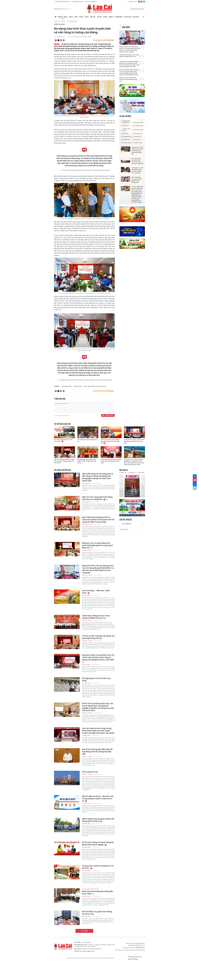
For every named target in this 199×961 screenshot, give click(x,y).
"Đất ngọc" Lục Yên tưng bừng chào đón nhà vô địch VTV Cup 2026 (137, 170)
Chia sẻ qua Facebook (56, 40)
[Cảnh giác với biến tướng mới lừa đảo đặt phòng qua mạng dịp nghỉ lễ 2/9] (125, 149)
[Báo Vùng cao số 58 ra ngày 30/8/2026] (132, 485)
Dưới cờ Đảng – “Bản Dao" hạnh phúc (96, 591)
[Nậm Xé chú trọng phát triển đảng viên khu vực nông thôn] (67, 503)
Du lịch (87, 17)
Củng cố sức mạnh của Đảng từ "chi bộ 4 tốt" (98, 867)
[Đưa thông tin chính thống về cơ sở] (87, 432)
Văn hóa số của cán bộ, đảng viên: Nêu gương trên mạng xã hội (110, 441)
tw (195, 488)
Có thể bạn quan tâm (62, 423)
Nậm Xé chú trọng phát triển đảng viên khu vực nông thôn (97, 498)
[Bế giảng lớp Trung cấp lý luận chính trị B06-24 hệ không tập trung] (87, 452)
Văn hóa (81, 17)
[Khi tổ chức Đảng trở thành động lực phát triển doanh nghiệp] (67, 848)
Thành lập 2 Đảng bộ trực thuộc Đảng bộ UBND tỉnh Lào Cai (129, 55)
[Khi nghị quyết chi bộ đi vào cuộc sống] (67, 684)
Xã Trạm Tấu (138, 133)
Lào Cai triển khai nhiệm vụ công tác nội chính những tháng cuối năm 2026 (64, 461)
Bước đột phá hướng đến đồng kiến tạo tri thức (97, 891)
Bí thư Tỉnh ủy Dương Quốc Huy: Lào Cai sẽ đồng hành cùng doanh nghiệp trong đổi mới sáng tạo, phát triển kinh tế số (129, 72)
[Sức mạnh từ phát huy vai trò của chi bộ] (64, 432)
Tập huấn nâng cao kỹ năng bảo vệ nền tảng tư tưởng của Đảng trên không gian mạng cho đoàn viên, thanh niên (97, 477)
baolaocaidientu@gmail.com (86, 951)
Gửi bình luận (109, 415)
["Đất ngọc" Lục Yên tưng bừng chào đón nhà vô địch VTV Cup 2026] (125, 169)
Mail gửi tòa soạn (78, 1)
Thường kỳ (132, 472)
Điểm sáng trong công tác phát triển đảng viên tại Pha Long (98, 820)
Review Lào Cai (128, 17)
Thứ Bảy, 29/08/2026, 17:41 (63, 1)
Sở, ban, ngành (138, 122)
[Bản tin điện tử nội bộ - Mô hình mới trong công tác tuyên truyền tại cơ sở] (67, 802)
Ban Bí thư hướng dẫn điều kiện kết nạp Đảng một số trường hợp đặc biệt (97, 751)
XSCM (122, 529)
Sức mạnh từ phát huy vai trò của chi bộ (63, 440)
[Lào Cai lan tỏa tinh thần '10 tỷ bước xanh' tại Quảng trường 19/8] (125, 160)
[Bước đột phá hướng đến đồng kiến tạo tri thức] (67, 895)
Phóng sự (111, 17)
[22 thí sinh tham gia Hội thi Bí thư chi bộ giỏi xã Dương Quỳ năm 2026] (111, 452)
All (143, 17)
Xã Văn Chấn (138, 143)
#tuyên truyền (77, 386)
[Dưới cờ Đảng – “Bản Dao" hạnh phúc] (67, 596)
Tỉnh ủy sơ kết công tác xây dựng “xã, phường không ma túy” (128, 79)
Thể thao (99, 17)
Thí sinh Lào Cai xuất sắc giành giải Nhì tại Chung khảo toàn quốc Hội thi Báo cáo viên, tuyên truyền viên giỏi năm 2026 (129, 64)
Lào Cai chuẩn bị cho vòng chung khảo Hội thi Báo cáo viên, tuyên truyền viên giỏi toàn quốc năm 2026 (98, 730)
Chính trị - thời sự (63, 17)
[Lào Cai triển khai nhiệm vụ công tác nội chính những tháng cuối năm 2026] (64, 452)
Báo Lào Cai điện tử (99, 9)
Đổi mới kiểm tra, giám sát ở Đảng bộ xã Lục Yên (97, 912)
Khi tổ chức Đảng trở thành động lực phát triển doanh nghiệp (98, 843)
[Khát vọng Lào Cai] (67, 778)
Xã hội (76, 17)
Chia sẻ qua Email (64, 40)
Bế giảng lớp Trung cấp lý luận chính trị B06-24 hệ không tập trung (86, 461)
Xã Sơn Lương (127, 143)
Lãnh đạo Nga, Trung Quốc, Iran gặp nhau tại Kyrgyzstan (136, 179)
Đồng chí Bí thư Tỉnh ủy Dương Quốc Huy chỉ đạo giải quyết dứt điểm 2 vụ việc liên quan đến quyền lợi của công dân (129, 49)
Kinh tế (71, 17)
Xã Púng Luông (138, 130)
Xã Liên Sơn (126, 140)
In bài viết (61, 40)
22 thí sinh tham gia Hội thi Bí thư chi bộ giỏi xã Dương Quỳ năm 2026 (111, 461)
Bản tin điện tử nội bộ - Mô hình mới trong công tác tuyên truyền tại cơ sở (97, 798)
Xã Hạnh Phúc (127, 136)
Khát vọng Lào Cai (90, 772)
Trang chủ (55, 17)
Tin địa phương (125, 116)
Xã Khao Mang (138, 126)
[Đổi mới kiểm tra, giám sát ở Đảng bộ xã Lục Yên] (67, 917)
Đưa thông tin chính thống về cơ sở (87, 440)
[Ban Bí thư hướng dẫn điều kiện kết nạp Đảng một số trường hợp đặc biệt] (67, 755)
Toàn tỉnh (126, 126)
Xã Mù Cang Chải (126, 129)
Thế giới (105, 17)
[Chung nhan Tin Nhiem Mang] (136, 958)
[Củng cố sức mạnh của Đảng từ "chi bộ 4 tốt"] (67, 872)
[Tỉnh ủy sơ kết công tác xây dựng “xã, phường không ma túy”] (67, 642)
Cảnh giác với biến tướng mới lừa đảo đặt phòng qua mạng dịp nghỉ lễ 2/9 (137, 150)
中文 (135, 1)
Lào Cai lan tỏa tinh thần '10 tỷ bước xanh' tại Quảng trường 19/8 (137, 161)
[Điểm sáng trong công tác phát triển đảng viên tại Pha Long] (67, 825)
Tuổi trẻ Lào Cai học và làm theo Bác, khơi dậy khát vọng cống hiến (134, 441)
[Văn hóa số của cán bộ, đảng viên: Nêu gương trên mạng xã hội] (111, 432)
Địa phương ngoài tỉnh (126, 122)
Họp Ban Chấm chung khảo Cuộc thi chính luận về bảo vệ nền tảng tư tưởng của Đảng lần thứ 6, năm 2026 (98, 657)
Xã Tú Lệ (125, 133)
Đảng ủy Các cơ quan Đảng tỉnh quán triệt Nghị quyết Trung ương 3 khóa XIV (97, 545)
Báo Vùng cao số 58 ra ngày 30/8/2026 (132, 492)
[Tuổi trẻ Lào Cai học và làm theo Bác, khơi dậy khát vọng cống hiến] (134, 432)
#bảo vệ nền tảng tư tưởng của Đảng (95, 386)
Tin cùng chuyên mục (62, 470)
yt (141, 1)
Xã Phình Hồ (137, 136)
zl (144, 1)
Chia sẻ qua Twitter (58, 40)
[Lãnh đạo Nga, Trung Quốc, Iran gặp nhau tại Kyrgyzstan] (125, 179)
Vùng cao (123, 472)
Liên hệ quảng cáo (92, 1)
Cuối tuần (141, 472)
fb (139, 1)
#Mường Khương (66, 386)
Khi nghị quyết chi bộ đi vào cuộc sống (96, 679)
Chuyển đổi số (119, 17)
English (131, 1)
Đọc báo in (136, 17)
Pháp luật (92, 17)
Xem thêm (84, 931)
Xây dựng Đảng (72, 21)
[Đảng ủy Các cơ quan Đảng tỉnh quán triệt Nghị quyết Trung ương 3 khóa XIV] (67, 549)
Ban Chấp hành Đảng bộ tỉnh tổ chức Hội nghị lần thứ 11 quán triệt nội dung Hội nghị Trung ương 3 (98, 519)
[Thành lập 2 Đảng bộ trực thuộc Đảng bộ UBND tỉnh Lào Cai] (67, 622)
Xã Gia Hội (137, 140)
